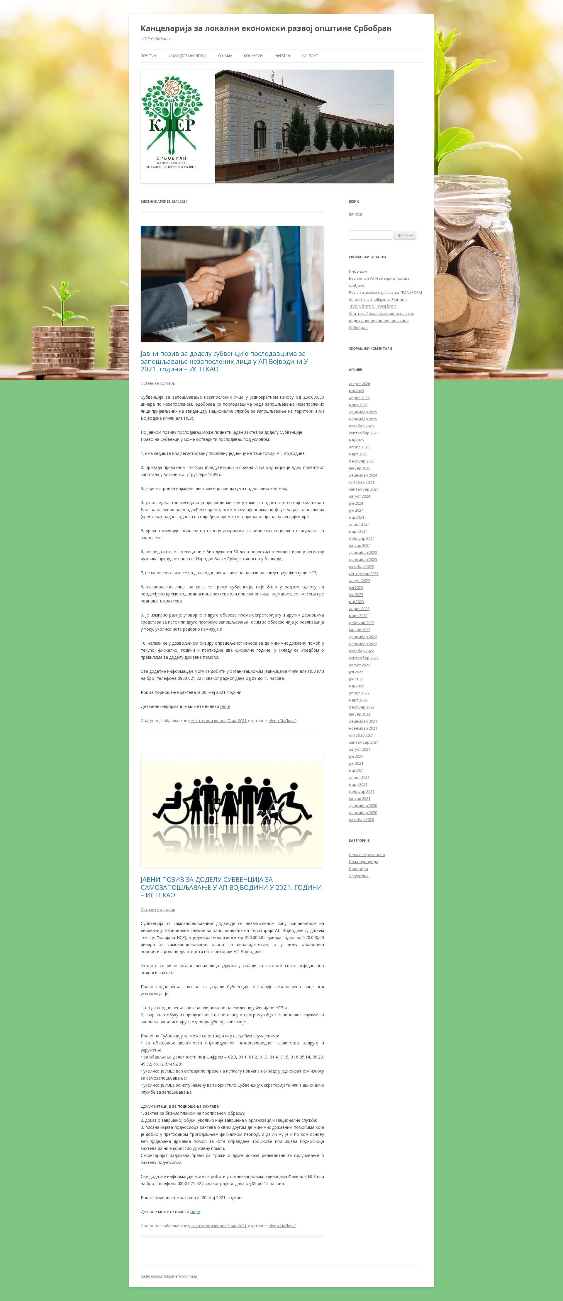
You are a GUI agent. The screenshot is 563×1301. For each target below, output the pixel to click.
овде (225, 706)
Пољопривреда (363, 861)
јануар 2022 (359, 714)
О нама (225, 55)
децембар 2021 (363, 721)
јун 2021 (356, 763)
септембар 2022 (364, 657)
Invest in (282, 55)
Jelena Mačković (282, 720)
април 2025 (359, 447)
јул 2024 (356, 503)
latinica (355, 214)
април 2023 (359, 608)
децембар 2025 (363, 411)
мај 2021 (356, 770)
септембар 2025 (364, 433)
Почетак (149, 55)
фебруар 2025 (361, 461)
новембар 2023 (363, 559)
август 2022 (359, 664)
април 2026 (359, 397)
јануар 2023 (359, 629)
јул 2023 (356, 587)
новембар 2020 (363, 812)
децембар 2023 (363, 552)
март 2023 (358, 615)
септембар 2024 (364, 489)
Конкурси (253, 55)
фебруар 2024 (361, 538)
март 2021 (358, 784)
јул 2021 (356, 756)
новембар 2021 (363, 728)
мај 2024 (356, 517)
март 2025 (358, 454)
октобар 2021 (361, 735)
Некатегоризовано (209, 720)
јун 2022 (356, 679)
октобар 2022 (361, 650)
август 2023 (359, 580)
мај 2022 (356, 686)
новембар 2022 (363, 643)
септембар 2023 (364, 573)
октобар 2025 (361, 425)
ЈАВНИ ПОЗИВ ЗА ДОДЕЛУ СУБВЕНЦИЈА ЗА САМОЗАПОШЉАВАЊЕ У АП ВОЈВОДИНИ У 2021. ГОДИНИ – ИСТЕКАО (231, 887)
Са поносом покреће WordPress (169, 1276)
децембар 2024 (363, 475)
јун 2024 (356, 510)
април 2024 (359, 524)
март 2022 (358, 700)
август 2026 (359, 383)
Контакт (310, 55)
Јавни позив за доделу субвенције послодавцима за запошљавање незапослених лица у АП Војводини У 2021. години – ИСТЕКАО (224, 361)
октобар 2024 (361, 482)
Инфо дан (358, 271)
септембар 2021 (364, 742)
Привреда (358, 868)
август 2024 (359, 496)
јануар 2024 (359, 545)
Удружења (359, 875)
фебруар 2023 (361, 622)
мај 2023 (356, 601)
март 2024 (358, 531)
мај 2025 (356, 440)
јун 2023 (356, 594)
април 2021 (359, 777)
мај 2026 (356, 390)
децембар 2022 (363, 636)
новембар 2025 (363, 418)
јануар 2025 (359, 468)
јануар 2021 (359, 798)
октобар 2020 (361, 819)
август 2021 (359, 749)
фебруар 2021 (361, 791)
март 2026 (358, 404)
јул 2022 (356, 672)
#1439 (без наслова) (187, 55)
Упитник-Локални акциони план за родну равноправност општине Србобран (381, 320)
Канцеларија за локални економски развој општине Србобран (266, 28)
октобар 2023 (361, 566)
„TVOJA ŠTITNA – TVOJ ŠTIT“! (372, 306)
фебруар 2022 (361, 707)
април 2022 (359, 693)
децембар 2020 (363, 805)
